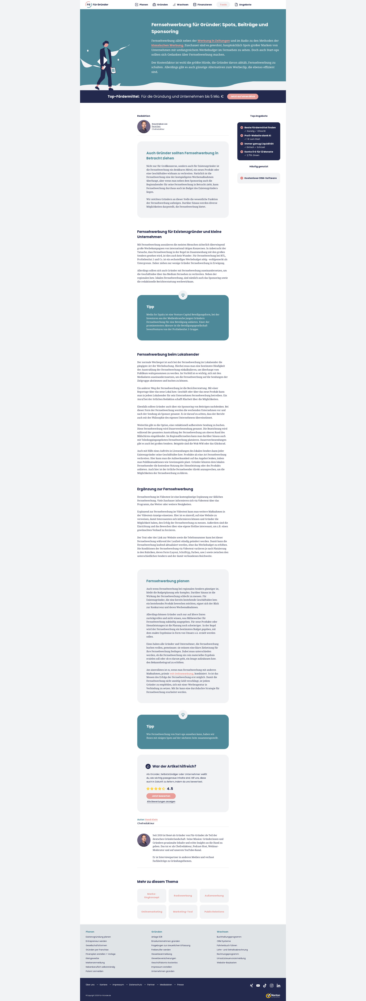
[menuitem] (141, 4)
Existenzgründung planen (98, 936)
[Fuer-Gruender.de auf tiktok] (264, 985)
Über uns (90, 984)
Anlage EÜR (156, 936)
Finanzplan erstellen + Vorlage (101, 954)
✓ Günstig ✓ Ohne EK (260, 129)
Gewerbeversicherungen (163, 958)
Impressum (119, 984)
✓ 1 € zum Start (257, 137)
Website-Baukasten (227, 962)
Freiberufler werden (161, 949)
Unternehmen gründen (162, 971)
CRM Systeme (224, 941)
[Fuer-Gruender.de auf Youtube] (258, 985)
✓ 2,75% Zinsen (258, 153)
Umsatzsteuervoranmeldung (231, 958)
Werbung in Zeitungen (213, 41)
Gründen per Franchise (97, 949)
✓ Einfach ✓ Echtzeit (259, 145)
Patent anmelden (94, 971)
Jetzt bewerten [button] (161, 796)
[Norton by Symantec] (273, 995)
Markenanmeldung (95, 962)
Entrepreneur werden (96, 941)
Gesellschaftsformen (96, 945)
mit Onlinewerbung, (182, 673)
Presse (180, 984)
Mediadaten (166, 984)
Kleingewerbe (92, 958)
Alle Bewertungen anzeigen (161, 801)
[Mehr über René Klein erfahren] (143, 126)
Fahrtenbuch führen (227, 945)
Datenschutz (136, 984)
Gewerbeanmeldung (161, 954)
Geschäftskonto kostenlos (164, 962)
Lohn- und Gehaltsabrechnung (232, 949)
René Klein (156, 126)
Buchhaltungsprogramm (229, 936)
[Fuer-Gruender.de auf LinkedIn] (278, 985)
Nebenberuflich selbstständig (100, 966)
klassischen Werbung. (167, 45)
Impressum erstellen (161, 966)
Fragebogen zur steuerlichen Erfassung (170, 945)
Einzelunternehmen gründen (165, 941)
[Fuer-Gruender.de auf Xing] (251, 985)
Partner (151, 984)
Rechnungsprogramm (228, 954)
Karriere (104, 984)
